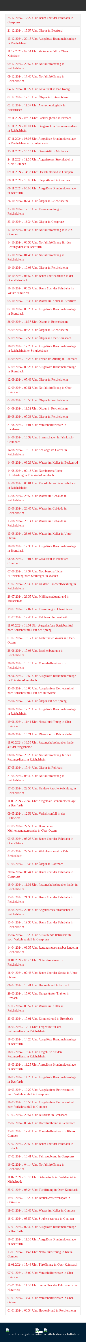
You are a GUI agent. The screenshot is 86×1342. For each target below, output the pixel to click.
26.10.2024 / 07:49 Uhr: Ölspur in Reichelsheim (37, 201)
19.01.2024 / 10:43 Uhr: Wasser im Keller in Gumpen (41, 1210)
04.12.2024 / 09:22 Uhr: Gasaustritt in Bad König (38, 89)
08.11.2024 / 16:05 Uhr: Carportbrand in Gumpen (38, 180)
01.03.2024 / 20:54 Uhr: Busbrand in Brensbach (37, 1115)
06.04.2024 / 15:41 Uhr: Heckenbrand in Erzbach (38, 985)
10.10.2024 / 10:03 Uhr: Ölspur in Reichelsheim (37, 267)
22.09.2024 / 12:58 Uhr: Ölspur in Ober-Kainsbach (39, 338)
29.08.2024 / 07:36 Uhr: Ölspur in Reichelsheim (37, 416)
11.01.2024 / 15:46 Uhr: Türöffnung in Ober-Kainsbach (42, 1264)
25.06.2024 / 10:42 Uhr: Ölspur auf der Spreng (37, 701)
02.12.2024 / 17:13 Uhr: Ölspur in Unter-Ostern (37, 97)
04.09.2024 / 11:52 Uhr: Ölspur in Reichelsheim (37, 408)
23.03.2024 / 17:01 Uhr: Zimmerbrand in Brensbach (40, 1018)
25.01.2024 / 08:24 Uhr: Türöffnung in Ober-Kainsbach (42, 1189)
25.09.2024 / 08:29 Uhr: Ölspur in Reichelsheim (37, 330)
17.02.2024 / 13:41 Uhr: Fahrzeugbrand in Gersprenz (40, 1156)
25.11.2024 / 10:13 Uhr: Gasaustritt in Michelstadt (38, 151)
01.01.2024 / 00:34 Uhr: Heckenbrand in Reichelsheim (41, 1310)
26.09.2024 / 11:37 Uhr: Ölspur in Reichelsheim (37, 321)
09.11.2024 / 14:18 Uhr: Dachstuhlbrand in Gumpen (40, 172)
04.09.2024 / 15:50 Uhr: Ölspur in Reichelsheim (37, 400)
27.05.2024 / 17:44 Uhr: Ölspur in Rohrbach (35, 767)
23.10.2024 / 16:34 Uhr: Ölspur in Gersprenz (35, 221)
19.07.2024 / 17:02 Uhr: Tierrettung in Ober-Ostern (40, 609)
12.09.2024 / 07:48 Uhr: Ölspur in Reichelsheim (37, 379)
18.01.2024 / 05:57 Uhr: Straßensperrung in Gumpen (40, 1218)
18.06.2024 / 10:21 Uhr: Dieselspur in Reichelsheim (40, 734)
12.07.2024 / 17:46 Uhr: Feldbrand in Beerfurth (37, 617)
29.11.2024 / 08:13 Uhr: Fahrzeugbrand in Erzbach (39, 118)
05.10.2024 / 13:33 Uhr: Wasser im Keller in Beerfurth (41, 301)
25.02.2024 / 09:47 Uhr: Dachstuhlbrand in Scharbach (41, 1123)
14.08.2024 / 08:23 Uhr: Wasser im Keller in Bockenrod (42, 462)
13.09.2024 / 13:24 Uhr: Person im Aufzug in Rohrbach (42, 359)
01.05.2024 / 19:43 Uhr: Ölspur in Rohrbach (35, 864)
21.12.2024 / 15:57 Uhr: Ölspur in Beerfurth (35, 30)
